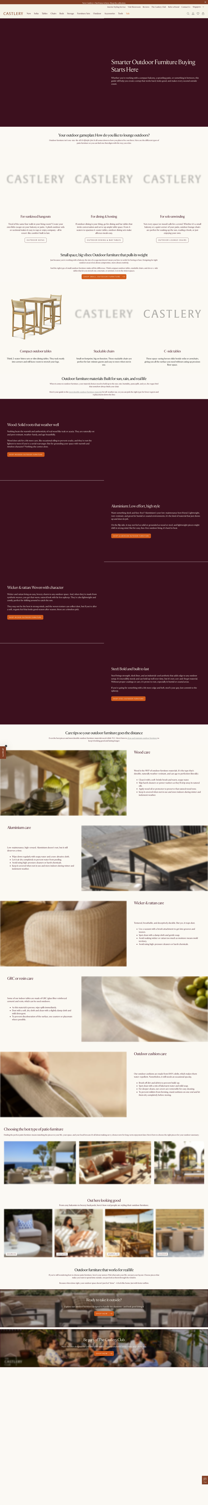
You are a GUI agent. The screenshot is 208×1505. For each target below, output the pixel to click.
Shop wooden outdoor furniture (26, 454)
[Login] (193, 13)
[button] (198, 13)
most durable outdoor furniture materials (85, 392)
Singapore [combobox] (197, 7)
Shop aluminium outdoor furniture (131, 536)
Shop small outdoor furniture (102, 277)
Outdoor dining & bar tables (104, 240)
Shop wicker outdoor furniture (25, 617)
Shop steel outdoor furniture (128, 699)
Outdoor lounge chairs (172, 240)
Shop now (101, 1314)
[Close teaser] (6, 746)
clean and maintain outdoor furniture (142, 738)
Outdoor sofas (35, 240)
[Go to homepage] (13, 13)
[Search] (188, 13)
